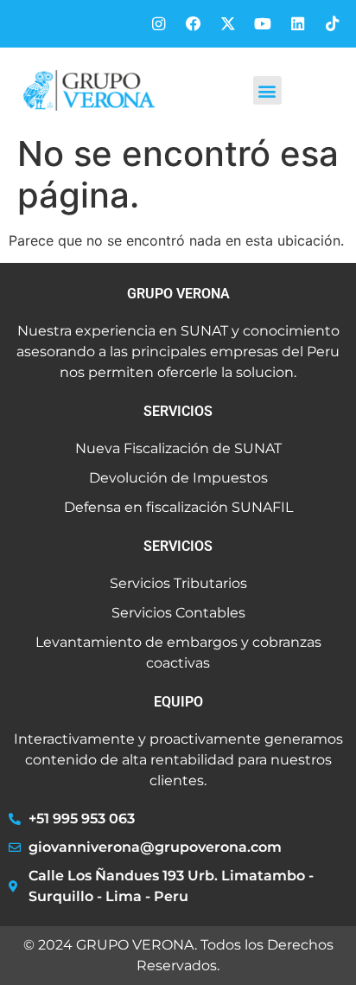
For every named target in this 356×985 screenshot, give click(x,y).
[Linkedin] (298, 24)
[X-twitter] (228, 24)
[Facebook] (193, 24)
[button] (267, 90)
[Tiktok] (332, 24)
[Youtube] (262, 24)
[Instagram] (158, 24)
